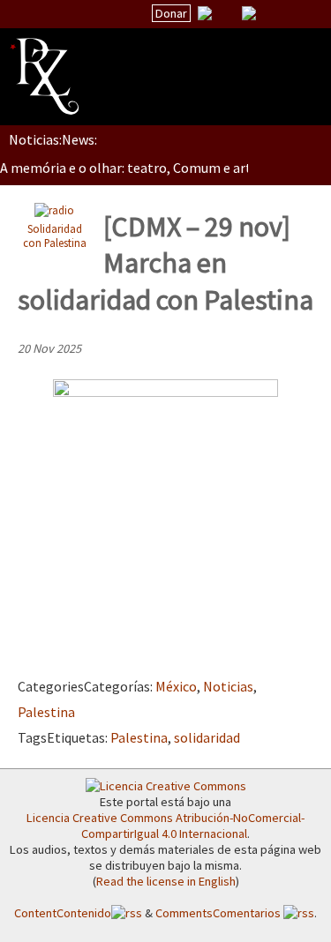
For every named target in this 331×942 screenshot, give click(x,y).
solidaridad (207, 737)
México (176, 686)
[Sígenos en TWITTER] (227, 13)
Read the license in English (166, 881)
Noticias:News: (53, 139)
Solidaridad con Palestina (55, 235)
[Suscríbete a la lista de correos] (205, 15)
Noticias (228, 686)
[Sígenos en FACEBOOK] (271, 13)
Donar (171, 13)
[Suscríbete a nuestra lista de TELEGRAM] (249, 13)
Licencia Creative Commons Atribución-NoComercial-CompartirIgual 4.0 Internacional (165, 825)
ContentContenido (62, 913)
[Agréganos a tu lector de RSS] (302, 14)
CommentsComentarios (219, 913)
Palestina (46, 712)
